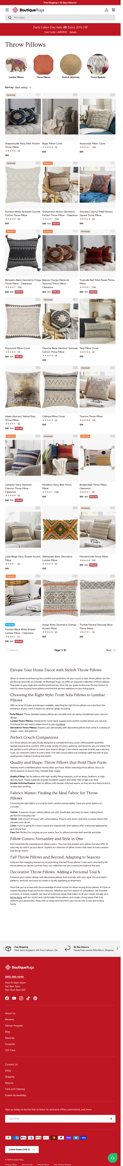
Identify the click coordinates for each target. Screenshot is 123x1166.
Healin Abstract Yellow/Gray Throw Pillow (20, 418)
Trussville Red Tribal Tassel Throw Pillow (97, 282)
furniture (60, 724)
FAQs (8, 1070)
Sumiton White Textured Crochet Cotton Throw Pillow (22, 213)
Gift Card (10, 1050)
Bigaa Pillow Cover (52, 143)
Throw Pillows (43, 77)
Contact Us (11, 1064)
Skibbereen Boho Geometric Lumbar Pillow (57, 558)
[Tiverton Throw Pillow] (97, 389)
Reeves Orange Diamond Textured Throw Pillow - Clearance (55, 284)
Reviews (9, 1019)
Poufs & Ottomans (70, 77)
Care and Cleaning (15, 1089)
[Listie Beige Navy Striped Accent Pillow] (23, 530)
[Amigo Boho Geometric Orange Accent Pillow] (60, 598)
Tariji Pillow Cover (89, 348)
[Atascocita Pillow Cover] (97, 117)
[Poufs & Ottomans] (71, 65)
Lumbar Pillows (16, 77)
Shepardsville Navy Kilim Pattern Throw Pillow (22, 145)
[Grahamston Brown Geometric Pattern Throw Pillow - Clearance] (60, 185)
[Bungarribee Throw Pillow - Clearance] (97, 458)
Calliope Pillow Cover (53, 416)
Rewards (9, 1038)
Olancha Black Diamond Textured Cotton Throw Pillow (60, 350)
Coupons (10, 1044)
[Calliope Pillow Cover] (60, 389)
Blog (7, 1031)
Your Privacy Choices (62, 1164)
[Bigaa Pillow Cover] (60, 117)
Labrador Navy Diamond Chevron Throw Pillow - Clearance (18, 488)
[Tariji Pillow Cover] (97, 321)
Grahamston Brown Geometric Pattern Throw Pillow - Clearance (60, 213)
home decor (16, 897)
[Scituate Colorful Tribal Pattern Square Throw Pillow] (97, 185)
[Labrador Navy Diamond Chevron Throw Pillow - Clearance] (23, 458)
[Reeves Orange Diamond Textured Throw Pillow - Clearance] (60, 253)
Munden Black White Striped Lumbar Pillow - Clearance (20, 631)
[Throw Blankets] (98, 65)
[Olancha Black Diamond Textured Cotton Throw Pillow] (60, 321)
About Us (10, 1013)
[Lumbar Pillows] (16, 65)
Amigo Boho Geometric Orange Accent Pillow (59, 626)
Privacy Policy (11, 1164)
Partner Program (14, 1025)
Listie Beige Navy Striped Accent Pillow (23, 558)
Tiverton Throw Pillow (91, 416)
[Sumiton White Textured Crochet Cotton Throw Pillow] (23, 185)
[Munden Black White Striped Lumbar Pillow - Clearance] (23, 598)
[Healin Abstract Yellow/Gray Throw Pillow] (23, 389)
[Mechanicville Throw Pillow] (97, 530)
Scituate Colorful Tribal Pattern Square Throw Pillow (96, 213)
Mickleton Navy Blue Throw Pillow (57, 486)
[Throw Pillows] (43, 65)
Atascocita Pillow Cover (92, 143)
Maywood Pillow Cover (17, 348)
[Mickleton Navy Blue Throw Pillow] (60, 458)
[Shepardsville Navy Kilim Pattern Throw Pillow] (23, 117)
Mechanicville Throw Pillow (94, 556)
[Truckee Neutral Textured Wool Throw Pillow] (97, 598)
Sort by (9, 87)
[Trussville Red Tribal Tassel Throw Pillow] (97, 253)
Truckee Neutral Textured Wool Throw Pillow (96, 626)
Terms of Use (27, 1164)
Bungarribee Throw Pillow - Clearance (94, 486)
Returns (9, 1083)
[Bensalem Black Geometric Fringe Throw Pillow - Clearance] (23, 253)
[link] (23, 650)
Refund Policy (43, 1164)
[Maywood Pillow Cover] (23, 321)
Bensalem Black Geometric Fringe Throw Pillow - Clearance (23, 282)
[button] (113, 9)
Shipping (9, 1076)
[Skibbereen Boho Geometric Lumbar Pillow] (60, 530)
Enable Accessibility (15, 1095)
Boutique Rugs (17, 1159)
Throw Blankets (97, 77)
